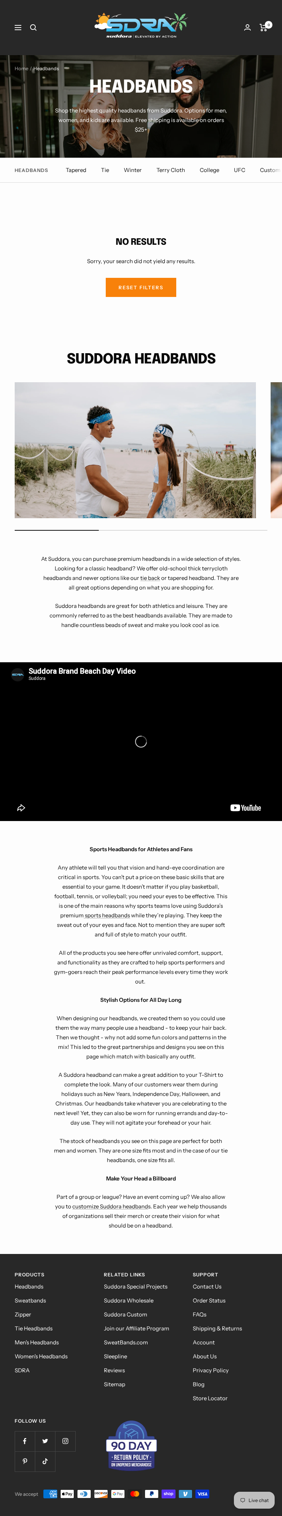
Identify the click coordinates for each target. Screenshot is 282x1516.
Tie (105, 169)
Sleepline (115, 1356)
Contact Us (207, 1286)
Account (204, 1342)
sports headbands (107, 915)
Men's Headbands (37, 1342)
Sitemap (114, 1384)
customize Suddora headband (110, 1206)
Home (21, 68)
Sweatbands (30, 1300)
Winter (133, 169)
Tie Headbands (34, 1328)
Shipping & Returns (217, 1328)
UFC (239, 169)
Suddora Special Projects (135, 1286)
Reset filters (141, 287)
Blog (199, 1384)
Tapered (76, 169)
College (209, 169)
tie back (150, 577)
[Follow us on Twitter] (45, 1441)
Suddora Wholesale (128, 1300)
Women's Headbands (41, 1356)
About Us (205, 1356)
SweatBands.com (126, 1342)
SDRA (22, 1370)
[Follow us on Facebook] (25, 1441)
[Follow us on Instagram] (65, 1441)
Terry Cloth (170, 169)
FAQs (199, 1314)
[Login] (247, 27)
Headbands (29, 1286)
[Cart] (263, 27)
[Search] (33, 27)
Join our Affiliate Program (136, 1328)
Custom (270, 169)
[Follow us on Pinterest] (25, 1461)
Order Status (209, 1300)
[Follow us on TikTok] (45, 1461)
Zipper (23, 1314)
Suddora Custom (125, 1314)
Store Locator (210, 1398)
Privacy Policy (211, 1370)
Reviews (114, 1370)
